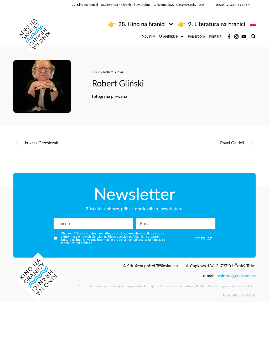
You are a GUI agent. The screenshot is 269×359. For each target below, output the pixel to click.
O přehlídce (168, 36)
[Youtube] (243, 36)
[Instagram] (236, 36)
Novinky (148, 36)
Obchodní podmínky (92, 286)
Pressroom (196, 36)
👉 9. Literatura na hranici (211, 24)
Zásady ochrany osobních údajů (133, 286)
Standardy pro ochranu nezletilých (232, 286)
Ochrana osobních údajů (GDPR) (181, 286)
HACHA (251, 295)
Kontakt (215, 36)
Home (96, 72)
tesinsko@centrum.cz (236, 276)
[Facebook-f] (229, 36)
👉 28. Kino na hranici (136, 24)
